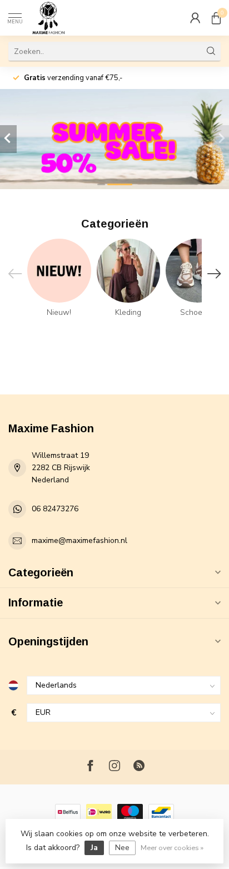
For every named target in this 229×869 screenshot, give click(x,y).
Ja (94, 847)
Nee (122, 847)
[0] (216, 18)
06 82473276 (55, 508)
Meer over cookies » (172, 847)
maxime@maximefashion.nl (79, 540)
